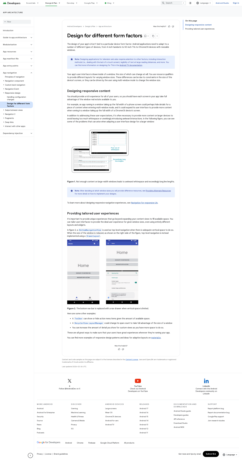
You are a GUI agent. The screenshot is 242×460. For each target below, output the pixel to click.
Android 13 (144, 424)
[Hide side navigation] (30, 455)
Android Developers (74, 26)
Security (40, 416)
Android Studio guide (182, 411)
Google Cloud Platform (109, 443)
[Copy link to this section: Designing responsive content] (112, 91)
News (39, 424)
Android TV (109, 424)
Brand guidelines (61, 454)
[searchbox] (17, 22)
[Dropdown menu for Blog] (114, 3)
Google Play (89, 3)
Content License (132, 359)
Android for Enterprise (46, 412)
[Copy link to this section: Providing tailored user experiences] (121, 213)
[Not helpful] (173, 26)
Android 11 (144, 433)
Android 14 (144, 420)
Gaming (74, 408)
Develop (70, 3)
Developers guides (181, 415)
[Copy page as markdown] (153, 36)
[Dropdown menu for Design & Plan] (60, 3)
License (48, 454)
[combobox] (173, 3)
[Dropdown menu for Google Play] (98, 3)
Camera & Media (78, 420)
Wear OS (108, 412)
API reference (179, 419)
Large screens (110, 408)
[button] (15, 38)
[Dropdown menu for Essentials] (39, 3)
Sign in (236, 3)
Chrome (80, 443)
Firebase (91, 443)
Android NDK (179, 427)
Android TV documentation (131, 65)
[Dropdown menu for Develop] (77, 3)
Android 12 (144, 428)
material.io (156, 338)
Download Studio (180, 423)
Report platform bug (216, 408)
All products (129, 443)
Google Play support (216, 416)
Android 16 (144, 412)
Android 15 (144, 416)
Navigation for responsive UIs (144, 203)
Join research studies (216, 420)
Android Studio (222, 3)
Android (40, 408)
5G (72, 428)
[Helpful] (169, 26)
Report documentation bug (219, 412)
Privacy (74, 424)
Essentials (31, 3)
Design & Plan (51, 3)
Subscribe (211, 454)
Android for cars (111, 420)
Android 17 (144, 408)
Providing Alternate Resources (158, 191)
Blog (109, 3)
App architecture (13, 12)
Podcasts (40, 433)
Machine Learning (78, 412)
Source (40, 420)
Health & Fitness (77, 416)
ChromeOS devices (113, 416)
